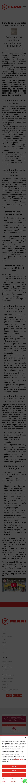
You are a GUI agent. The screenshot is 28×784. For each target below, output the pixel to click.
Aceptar (14, 766)
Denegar (14, 770)
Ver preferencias (14, 775)
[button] (25, 737)
